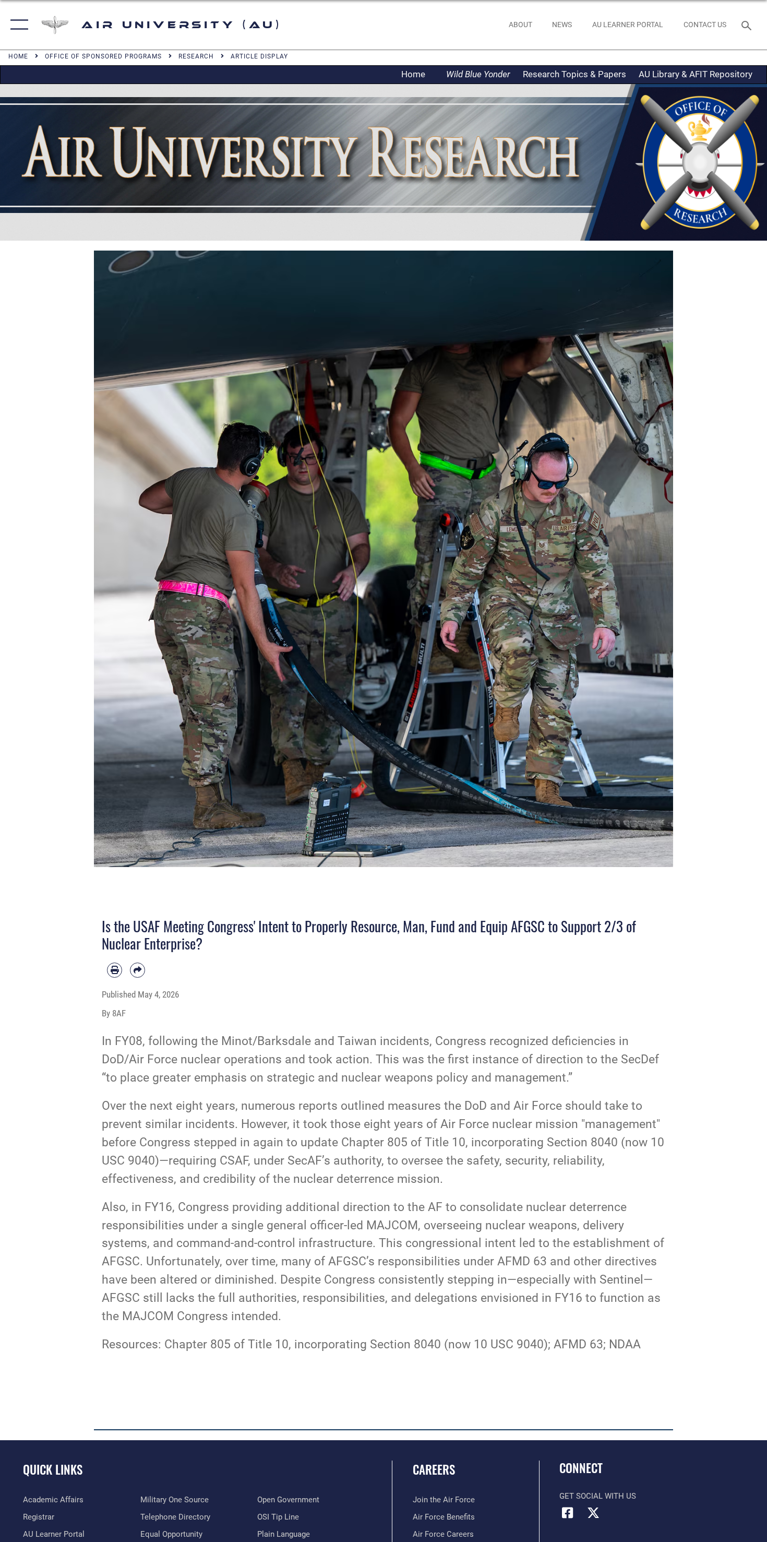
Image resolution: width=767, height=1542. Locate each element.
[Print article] (114, 970)
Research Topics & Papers (574, 74)
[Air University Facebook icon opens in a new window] (567, 1513)
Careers (434, 1469)
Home (416, 74)
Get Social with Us (597, 1496)
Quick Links (52, 1469)
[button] (17, 25)
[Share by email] (137, 970)
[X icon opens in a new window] (593, 1513)
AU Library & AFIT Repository (695, 74)
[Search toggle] (748, 24)
